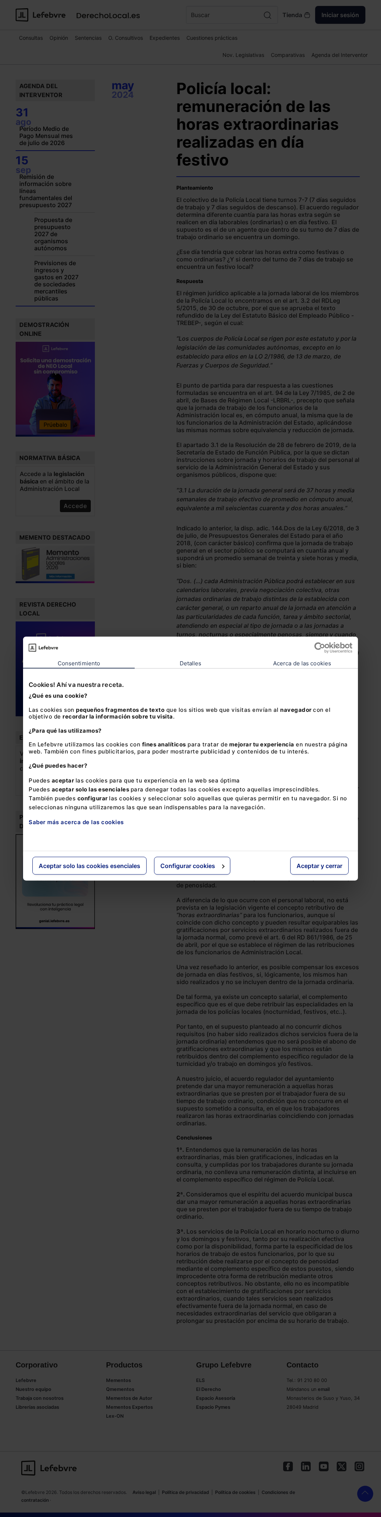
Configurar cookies (187, 866)
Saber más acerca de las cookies (76, 822)
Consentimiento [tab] (79, 662)
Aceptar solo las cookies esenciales (89, 866)
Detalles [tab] (191, 662)
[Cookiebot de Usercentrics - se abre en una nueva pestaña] (319, 647)
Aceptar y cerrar (319, 866)
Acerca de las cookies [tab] (302, 662)
